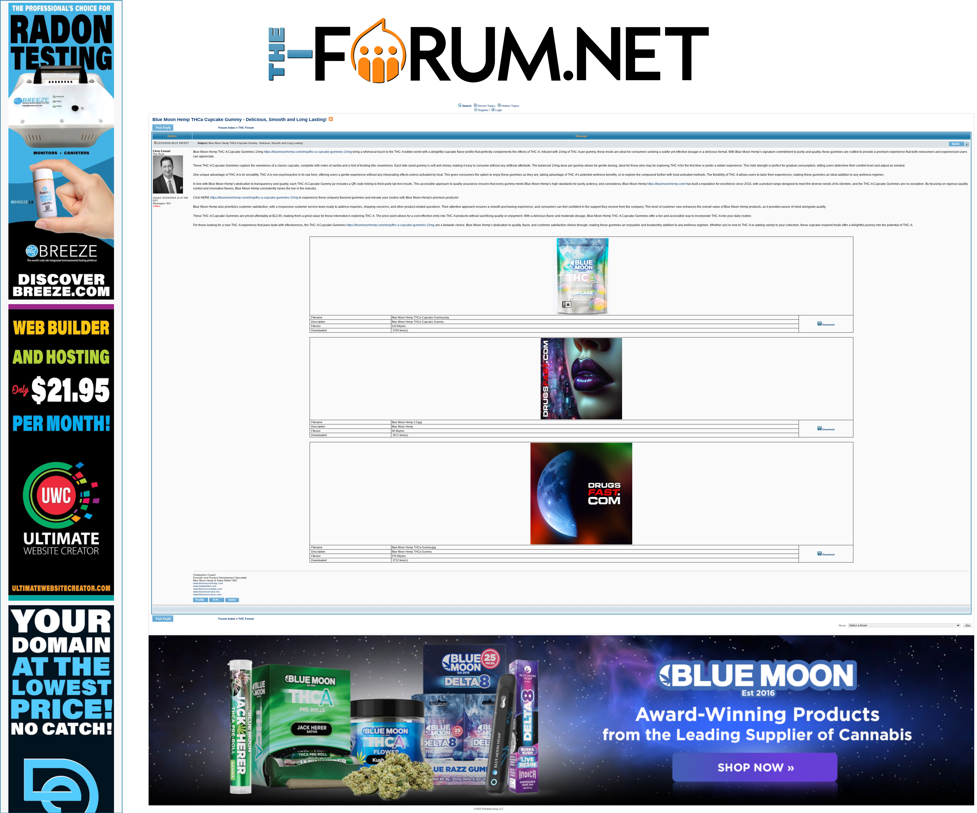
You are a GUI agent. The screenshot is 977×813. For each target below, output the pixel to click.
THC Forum (246, 127)
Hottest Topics (510, 105)
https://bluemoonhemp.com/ (666, 184)
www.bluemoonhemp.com (208, 583)
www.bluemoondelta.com (207, 588)
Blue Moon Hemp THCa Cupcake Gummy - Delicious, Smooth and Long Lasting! (239, 119)
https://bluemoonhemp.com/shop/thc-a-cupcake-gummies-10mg (308, 152)
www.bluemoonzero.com (207, 594)
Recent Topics (486, 105)
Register (483, 110)
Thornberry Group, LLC (492, 808)
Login (498, 110)
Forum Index (227, 127)
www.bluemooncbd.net (206, 591)
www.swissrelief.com (204, 586)
